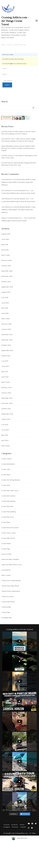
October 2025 (6, 281)
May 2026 (4, 244)
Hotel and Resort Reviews (10, 559)
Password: (4, 74)
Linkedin (23, 827)
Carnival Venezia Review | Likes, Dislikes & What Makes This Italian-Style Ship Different (18, 182)
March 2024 (5, 382)
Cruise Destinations (8, 464)
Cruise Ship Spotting (8, 512)
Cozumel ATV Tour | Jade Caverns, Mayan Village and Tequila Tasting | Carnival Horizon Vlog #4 (18, 140)
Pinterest (15, 827)
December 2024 (7, 334)
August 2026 (5, 234)
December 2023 (6, 398)
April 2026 (4, 250)
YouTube (6, 824)
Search (4, 102)
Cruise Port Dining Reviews (10, 480)
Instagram (6, 827)
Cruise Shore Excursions (10, 527)
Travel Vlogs (5, 612)
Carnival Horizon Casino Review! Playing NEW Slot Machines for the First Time (18, 164)
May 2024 (4, 371)
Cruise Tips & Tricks (8, 533)
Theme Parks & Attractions (10, 591)
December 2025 (6, 271)
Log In (7, 85)
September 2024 (7, 350)
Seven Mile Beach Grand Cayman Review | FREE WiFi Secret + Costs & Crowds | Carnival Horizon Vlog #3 (18, 148)
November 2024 (7, 340)
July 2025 (4, 297)
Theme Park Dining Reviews (11, 580)
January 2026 (6, 266)
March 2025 (5, 318)
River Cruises (6, 575)
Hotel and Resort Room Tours (11, 564)
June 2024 (5, 366)
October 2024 (6, 345)
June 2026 (5, 239)
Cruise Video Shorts (8, 538)
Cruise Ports (5, 485)
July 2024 (4, 361)
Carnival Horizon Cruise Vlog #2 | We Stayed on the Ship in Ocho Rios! (19, 157)
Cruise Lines (5, 469)
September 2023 (7, 414)
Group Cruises (6, 554)
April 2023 (4, 440)
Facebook (14, 824)
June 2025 (5, 303)
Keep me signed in (8, 80)
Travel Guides (6, 607)
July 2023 (4, 424)
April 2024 (5, 377)
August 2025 (5, 292)
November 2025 (6, 276)
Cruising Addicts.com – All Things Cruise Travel (15, 21)
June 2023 (5, 430)
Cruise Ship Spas (7, 506)
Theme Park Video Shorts (10, 586)
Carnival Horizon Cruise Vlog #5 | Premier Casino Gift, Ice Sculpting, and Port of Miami (18, 133)
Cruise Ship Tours (7, 517)
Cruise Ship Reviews (8, 501)
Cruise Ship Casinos (8, 496)
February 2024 (6, 387)
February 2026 (6, 260)
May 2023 (4, 435)
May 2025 (4, 308)
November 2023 (6, 403)
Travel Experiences (8, 602)
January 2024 (6, 393)
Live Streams (6, 570)
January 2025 (6, 329)
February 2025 (6, 324)
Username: (4, 68)
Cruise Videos (6, 543)
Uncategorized (6, 617)
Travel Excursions (7, 596)
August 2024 (5, 356)
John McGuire (22, 838)
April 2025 (4, 313)
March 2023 (5, 446)
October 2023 (6, 408)
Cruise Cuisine (6, 459)
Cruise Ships (5, 522)
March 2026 (5, 255)
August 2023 (5, 419)
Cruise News (5, 474)
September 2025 (7, 287)
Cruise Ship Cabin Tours (9, 490)
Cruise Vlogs (5, 549)
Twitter (22, 824)
